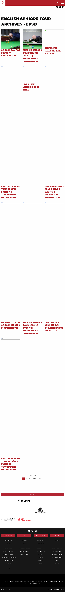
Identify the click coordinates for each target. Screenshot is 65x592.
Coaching (40, 546)
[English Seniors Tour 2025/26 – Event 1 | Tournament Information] (10, 397)
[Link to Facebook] (57, 7)
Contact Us (52, 578)
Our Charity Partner (57, 554)
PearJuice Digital (58, 589)
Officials (8, 566)
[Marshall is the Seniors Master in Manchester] (10, 261)
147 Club (24, 540)
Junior (40, 563)
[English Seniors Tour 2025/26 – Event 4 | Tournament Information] (10, 125)
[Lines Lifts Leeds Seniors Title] (32, 74)
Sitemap (11, 578)
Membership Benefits (24, 548)
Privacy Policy (19, 578)
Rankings (8, 563)
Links (57, 560)
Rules (8, 568)
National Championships (9, 557)
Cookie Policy (44, 578)
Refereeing (40, 543)
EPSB (57, 543)
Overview (8, 543)
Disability (40, 560)
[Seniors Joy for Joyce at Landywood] (10, 39)
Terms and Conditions (32, 578)
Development (40, 540)
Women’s (40, 554)
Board (57, 546)
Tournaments (8, 540)
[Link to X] (60, 7)
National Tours (8, 560)
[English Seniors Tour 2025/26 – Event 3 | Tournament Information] (54, 125)
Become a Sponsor (57, 557)
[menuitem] (8, 540)
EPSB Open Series (8, 554)
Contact (56, 563)
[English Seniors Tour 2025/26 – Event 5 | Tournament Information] (32, 39)
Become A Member (8, 551)
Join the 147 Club (24, 546)
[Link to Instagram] (62, 7)
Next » (34, 478)
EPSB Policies (57, 551)
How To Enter (8, 548)
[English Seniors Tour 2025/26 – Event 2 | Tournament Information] (32, 261)
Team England (41, 551)
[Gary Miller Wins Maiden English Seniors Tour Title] (54, 261)
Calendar (8, 546)
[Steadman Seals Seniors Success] (54, 38)
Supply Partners (24, 551)
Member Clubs (24, 554)
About (57, 540)
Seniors (41, 557)
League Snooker (40, 548)
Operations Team (57, 548)
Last (40, 478)
